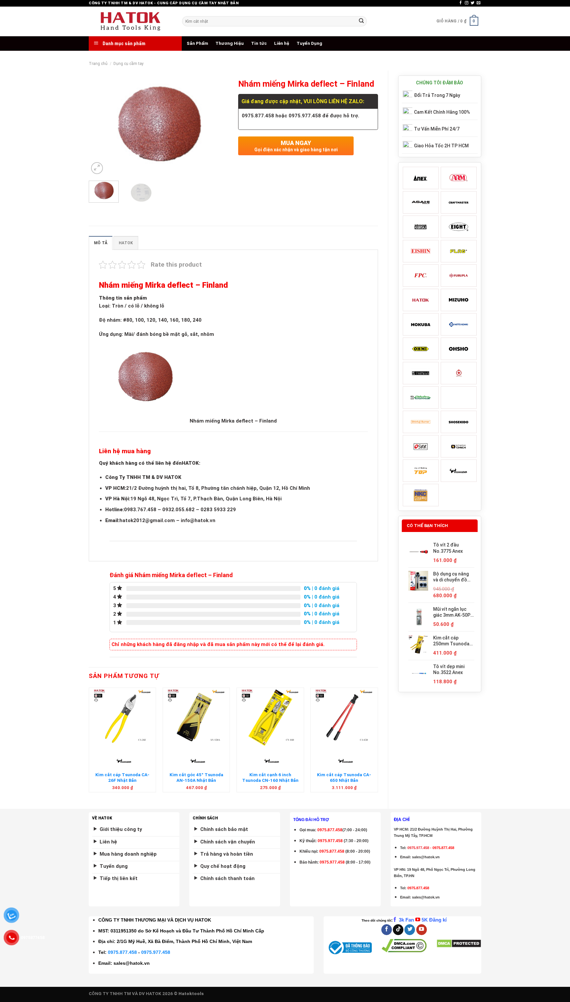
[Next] (217, 126)
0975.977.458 (330, 841)
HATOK (126, 243)
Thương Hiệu (229, 43)
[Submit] (361, 21)
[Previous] (100, 126)
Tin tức (259, 43)
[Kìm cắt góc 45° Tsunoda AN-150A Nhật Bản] (196, 717)
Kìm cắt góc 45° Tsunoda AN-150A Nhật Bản (196, 777)
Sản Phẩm (197, 43)
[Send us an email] (478, 3)
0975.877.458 (122, 952)
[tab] (100, 243)
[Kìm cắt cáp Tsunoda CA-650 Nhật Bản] (344, 717)
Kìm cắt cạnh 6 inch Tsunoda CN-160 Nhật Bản (270, 777)
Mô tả (100, 243)
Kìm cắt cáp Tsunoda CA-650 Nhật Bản (344, 777)
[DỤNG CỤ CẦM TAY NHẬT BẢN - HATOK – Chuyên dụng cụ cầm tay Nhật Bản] (130, 21)
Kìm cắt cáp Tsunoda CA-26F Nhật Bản (122, 777)
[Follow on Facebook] (460, 3)
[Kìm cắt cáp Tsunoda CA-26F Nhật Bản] (122, 717)
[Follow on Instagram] (466, 3)
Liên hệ (281, 43)
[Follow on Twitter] (472, 3)
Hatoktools (191, 993)
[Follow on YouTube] (421, 929)
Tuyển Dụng (309, 43)
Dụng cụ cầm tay (128, 63)
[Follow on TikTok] (398, 929)
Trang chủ (98, 63)
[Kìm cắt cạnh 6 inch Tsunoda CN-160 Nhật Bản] (270, 717)
